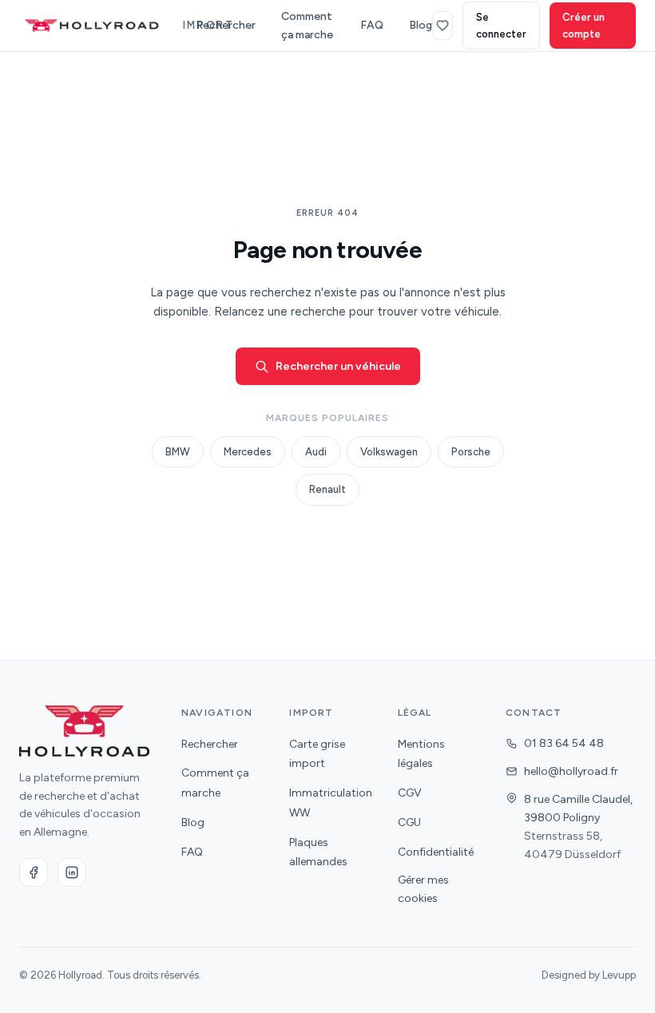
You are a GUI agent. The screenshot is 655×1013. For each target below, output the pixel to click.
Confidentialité (436, 852)
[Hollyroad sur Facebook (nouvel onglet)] (33, 872)
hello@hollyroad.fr (571, 771)
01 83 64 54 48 (564, 743)
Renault (327, 489)
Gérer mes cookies (423, 889)
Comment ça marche (307, 26)
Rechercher (226, 25)
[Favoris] (443, 25)
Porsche (470, 452)
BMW (177, 452)
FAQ (371, 25)
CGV (410, 793)
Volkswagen (389, 452)
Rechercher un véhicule (338, 366)
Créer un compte (583, 25)
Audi (316, 452)
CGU (409, 822)
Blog (420, 25)
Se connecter (501, 25)
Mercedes (248, 452)
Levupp (619, 975)
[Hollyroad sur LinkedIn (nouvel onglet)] (72, 872)
